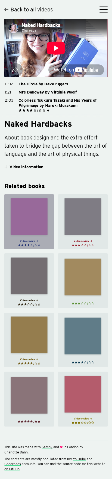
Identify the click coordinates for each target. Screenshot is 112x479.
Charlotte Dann (16, 452)
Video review (27, 240)
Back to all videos (32, 9)
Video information (26, 166)
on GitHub (12, 469)
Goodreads (12, 464)
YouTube (79, 459)
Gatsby (47, 447)
